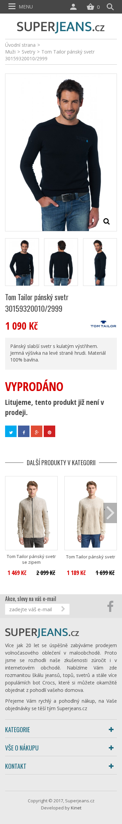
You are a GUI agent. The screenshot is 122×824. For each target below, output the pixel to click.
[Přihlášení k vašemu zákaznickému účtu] (75, 7)
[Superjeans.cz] (61, 26)
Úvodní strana (20, 45)
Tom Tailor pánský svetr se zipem (31, 559)
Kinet (76, 808)
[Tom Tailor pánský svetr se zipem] (31, 513)
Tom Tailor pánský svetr (90, 557)
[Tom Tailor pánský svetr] (90, 513)
